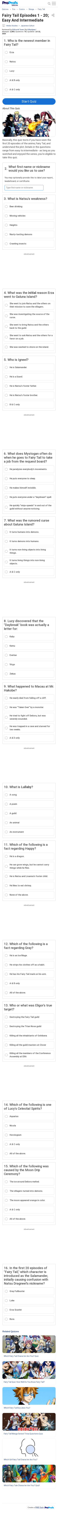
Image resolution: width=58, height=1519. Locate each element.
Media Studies (12, 26)
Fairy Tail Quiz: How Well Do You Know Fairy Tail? (24, 1382)
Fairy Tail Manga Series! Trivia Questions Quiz (23, 1434)
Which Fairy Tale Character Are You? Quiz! (22, 1485)
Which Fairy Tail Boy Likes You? (17, 1408)
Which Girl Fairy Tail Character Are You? (20, 1460)
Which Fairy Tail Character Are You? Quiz (21, 1356)
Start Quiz (29, 101)
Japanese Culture (27, 26)
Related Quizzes (10, 1331)
